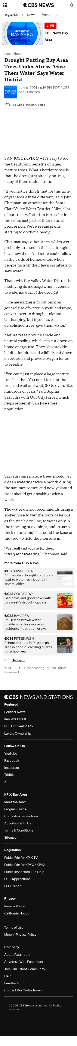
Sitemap (10, 837)
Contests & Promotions (21, 816)
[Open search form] (72, 5)
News (31, 15)
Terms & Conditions (18, 830)
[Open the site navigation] (13, 5)
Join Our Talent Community (24, 969)
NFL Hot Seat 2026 (18, 726)
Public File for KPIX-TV (21, 857)
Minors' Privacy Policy (20, 934)
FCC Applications (17, 879)
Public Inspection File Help (24, 872)
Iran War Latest (15, 719)
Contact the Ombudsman (23, 990)
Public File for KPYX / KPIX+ (25, 865)
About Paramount (17, 954)
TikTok (9, 774)
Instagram (11, 767)
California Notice (16, 913)
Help (7, 976)
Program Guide (15, 809)
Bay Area (10, 15)
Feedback (11, 983)
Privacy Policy (14, 906)
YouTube (10, 753)
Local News (13, 53)
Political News (14, 712)
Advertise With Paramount (23, 961)
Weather (48, 15)
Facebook (11, 760)
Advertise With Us (17, 823)
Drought (18, 660)
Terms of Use (14, 927)
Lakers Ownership (17, 733)
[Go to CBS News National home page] (38, 5)
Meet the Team (15, 802)
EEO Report (13, 886)
